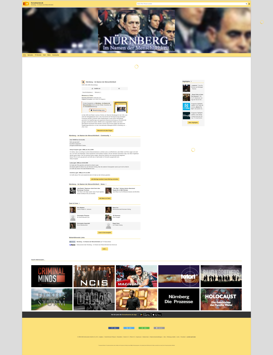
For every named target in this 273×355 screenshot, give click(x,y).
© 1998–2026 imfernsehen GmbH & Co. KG (87, 336)
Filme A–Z (132, 336)
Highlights (186, 81)
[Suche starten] (246, 3)
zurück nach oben (191, 336)
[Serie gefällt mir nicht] (119, 88)
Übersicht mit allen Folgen (104, 130)
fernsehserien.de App (129, 314)
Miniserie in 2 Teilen (87, 95)
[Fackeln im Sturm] (51, 299)
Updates (101, 336)
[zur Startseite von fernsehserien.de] (26, 4)
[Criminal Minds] (51, 276)
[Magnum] (136, 276)
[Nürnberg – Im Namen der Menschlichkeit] (120, 107)
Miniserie (97, 92)
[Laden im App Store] (157, 314)
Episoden (30, 55)
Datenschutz (146, 336)
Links (178, 336)
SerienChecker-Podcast (110, 336)
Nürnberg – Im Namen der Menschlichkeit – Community (89, 135)
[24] (136, 299)
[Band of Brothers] (221, 276)
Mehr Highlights (193, 122)
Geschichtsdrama (87, 92)
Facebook (183, 336)
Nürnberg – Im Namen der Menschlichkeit (42, 5)
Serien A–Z (126, 336)
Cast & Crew (73, 203)
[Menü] (249, 3)
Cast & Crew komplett (105, 232)
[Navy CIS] (94, 276)
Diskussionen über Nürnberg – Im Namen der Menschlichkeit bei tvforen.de (97, 244)
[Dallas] (94, 299)
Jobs (164, 336)
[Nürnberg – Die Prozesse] (178, 299)
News (49, 55)
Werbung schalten (171, 336)
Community (55, 55)
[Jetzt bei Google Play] (145, 314)
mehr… (105, 249)
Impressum (138, 336)
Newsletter (119, 336)
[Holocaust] (221, 299)
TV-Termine (38, 55)
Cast (44, 55)
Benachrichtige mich (99, 110)
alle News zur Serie (104, 198)
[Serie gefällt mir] (96, 88)
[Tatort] (178, 276)
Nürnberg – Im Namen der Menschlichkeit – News (87, 184)
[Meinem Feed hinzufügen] (83, 82)
